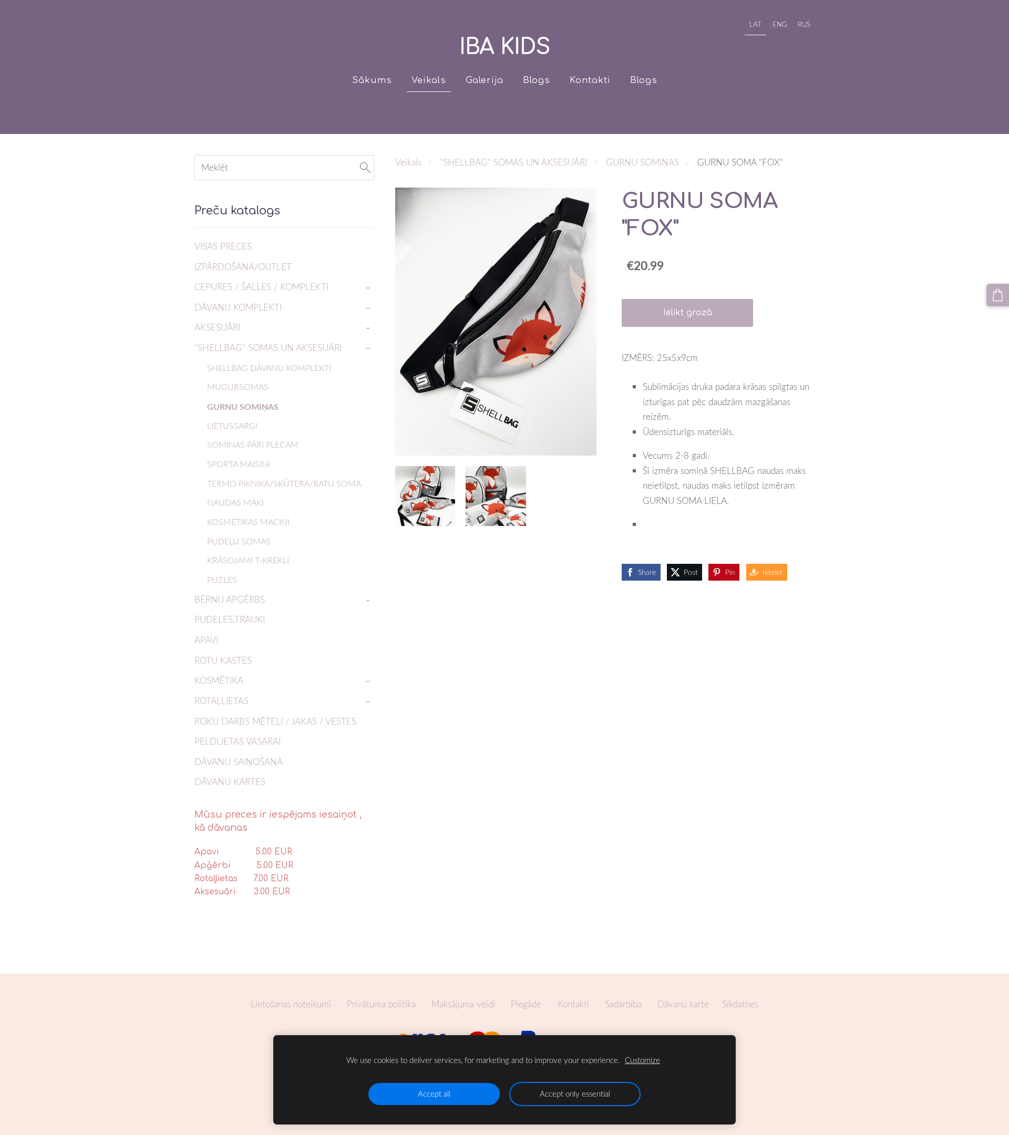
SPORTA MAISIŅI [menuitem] (238, 464)
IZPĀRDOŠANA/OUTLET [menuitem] (243, 267)
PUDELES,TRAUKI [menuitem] (229, 619)
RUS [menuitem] (804, 24)
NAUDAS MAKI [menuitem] (235, 502)
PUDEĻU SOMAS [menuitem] (239, 541)
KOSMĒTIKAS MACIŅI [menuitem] (248, 522)
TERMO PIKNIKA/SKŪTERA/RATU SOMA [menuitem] (284, 483)
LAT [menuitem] (755, 24)
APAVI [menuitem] (206, 640)
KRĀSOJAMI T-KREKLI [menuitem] (248, 560)
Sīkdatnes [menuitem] (740, 1004)
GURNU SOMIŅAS (642, 162)
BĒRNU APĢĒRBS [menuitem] (229, 599)
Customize (642, 1060)
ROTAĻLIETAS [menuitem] (221, 701)
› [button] (369, 287)
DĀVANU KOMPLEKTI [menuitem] (238, 307)
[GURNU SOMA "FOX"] (425, 496)
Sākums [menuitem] (372, 80)
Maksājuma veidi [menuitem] (463, 1004)
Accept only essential (575, 1093)
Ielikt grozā (687, 312)
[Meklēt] (365, 168)
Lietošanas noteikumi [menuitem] (291, 1004)
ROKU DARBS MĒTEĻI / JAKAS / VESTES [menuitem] (275, 721)
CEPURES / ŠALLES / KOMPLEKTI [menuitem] (261, 287)
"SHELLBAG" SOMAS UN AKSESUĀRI (513, 162)
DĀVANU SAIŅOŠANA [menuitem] (238, 762)
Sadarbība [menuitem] (623, 1004)
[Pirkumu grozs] (997, 295)
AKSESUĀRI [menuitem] (217, 327)
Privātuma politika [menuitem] (381, 1004)
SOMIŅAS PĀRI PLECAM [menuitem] (252, 444)
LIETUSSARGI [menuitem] (232, 425)
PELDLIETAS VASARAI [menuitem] (237, 741)
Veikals (408, 162)
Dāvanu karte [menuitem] (683, 1004)
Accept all (434, 1093)
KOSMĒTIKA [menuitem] (218, 680)
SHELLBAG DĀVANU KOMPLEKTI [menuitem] (269, 368)
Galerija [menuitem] (484, 80)
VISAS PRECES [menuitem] (223, 246)
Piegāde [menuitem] (526, 1004)
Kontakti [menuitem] (590, 80)
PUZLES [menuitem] (222, 579)
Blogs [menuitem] (536, 80)
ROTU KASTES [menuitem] (223, 660)
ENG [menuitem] (780, 24)
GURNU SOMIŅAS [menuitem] (243, 406)
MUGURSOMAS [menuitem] (238, 387)
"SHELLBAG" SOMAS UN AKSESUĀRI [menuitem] (268, 348)
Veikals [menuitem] (428, 80)
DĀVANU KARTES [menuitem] (229, 782)
